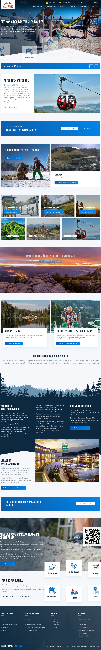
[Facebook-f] (22, 2)
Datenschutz (50, 646)
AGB (67, 646)
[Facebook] (16, 646)
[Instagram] (25, 2)
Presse (73, 646)
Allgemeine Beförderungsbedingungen (88, 646)
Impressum (60, 646)
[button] (79, 2)
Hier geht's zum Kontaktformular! (16, 596)
